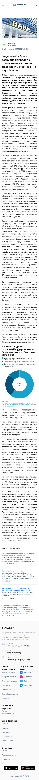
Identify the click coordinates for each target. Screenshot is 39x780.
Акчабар (11, 43)
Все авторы (12, 46)
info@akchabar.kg (13, 653)
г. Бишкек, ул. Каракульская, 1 (19, 659)
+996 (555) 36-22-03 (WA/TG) (18, 646)
